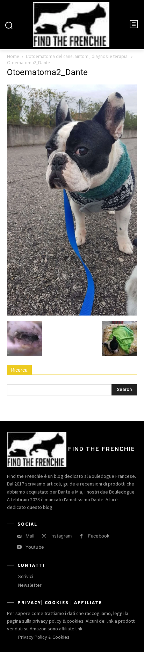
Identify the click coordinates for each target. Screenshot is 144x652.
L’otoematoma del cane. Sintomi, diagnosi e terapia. (77, 56)
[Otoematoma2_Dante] (72, 314)
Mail (30, 536)
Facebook (98, 536)
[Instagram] (43, 536)
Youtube (35, 547)
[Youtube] (19, 547)
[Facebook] (81, 536)
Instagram (61, 536)
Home (13, 56)
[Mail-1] (19, 536)
